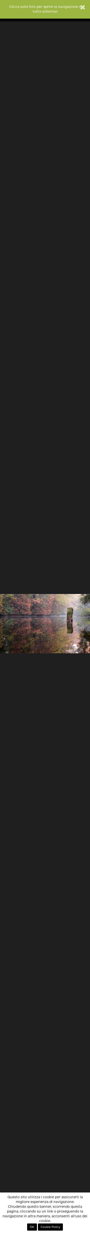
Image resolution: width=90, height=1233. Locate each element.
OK (32, 1227)
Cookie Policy (50, 1227)
